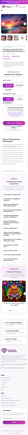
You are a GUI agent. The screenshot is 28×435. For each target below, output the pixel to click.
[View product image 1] (3, 38)
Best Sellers (4, 387)
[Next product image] (24, 23)
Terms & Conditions (6, 398)
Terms (9, 433)
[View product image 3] (16, 38)
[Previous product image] (3, 23)
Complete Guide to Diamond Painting (10, 400)
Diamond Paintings (6, 378)
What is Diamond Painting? (8, 403)
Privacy (13, 433)
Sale (2, 389)
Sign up (14, 422)
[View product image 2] (10, 38)
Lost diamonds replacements (8, 405)
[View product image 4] (22, 38)
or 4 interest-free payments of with (14, 127)
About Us (3, 395)
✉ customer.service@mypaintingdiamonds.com (13, 368)
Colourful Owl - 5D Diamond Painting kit (14, 303)
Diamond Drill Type (8, 93)
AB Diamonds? (7, 103)
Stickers (3, 385)
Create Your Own (5, 380)
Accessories (4, 382)
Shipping (18, 433)
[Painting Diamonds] (9, 351)
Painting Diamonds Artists (9, 53)
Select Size (6, 80)
